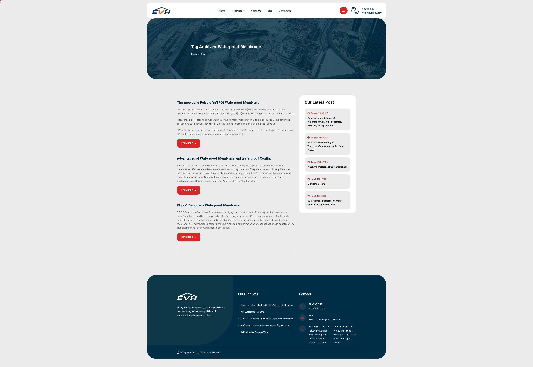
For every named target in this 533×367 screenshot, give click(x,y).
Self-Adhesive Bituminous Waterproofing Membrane (266, 325)
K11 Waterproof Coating (252, 312)
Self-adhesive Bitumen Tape (254, 332)
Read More (187, 143)
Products (237, 10)
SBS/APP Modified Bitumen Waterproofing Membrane (267, 318)
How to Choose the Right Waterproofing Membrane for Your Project (325, 146)
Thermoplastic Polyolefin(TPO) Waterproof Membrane (218, 102)
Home (222, 10)
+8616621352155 (372, 12)
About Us (256, 10)
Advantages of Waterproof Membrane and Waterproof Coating (224, 158)
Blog (270, 10)
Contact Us (285, 10)
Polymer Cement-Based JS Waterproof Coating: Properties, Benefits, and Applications (324, 122)
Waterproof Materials (211, 352)
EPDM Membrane (316, 184)
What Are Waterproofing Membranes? (327, 167)
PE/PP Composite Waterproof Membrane (208, 205)
